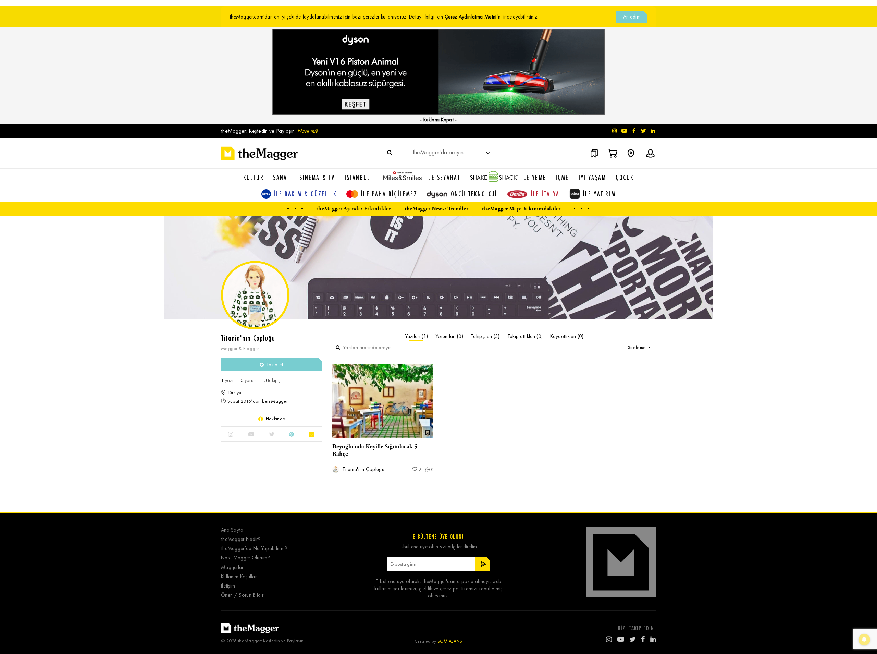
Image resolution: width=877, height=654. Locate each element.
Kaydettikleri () (566, 336)
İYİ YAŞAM (592, 177)
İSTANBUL (358, 177)
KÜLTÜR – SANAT (266, 177)
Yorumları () (449, 336)
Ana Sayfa (232, 530)
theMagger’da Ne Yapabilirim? (254, 549)
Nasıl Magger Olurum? (245, 558)
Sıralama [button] (637, 347)
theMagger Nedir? (240, 539)
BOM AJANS (449, 641)
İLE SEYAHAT (443, 177)
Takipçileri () (485, 336)
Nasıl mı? (307, 131)
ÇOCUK (625, 177)
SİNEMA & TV (317, 177)
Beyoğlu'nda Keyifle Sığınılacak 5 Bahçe (374, 450)
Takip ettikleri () (525, 336)
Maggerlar (232, 567)
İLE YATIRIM (599, 193)
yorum (248, 380)
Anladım (632, 17)
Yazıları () (416, 336)
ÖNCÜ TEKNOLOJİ (474, 193)
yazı (227, 380)
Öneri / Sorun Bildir (242, 595)
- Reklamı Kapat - (438, 120)
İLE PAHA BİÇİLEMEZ (389, 193)
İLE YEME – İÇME (545, 177)
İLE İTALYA (545, 193)
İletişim (228, 586)
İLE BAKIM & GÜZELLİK (305, 193)
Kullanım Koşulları (239, 577)
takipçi (273, 380)
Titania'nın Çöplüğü (362, 469)
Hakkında (275, 419)
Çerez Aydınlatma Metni (471, 17)
